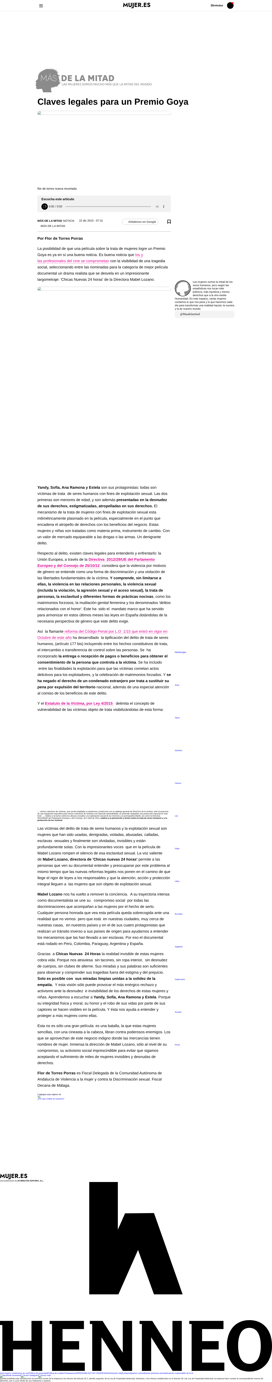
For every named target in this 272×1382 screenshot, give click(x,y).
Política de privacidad (38, 1373)
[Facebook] (10, 1375)
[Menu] (40, 5)
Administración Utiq (113, 1373)
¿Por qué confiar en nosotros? (50, 1099)
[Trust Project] (47, 1094)
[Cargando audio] (44, 206)
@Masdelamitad (190, 314)
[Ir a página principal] (136, 5)
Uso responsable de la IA (182, 1373)
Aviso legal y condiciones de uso (14, 1373)
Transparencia (70, 1373)
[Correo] (44, 1375)
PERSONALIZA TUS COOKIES (91, 1373)
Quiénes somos (137, 1373)
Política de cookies (56, 1373)
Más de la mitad (49, 220)
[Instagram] (29, 1375)
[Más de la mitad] (136, 79)
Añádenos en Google (142, 221)
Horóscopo (180, 652)
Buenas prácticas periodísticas (157, 1373)
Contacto (126, 1373)
